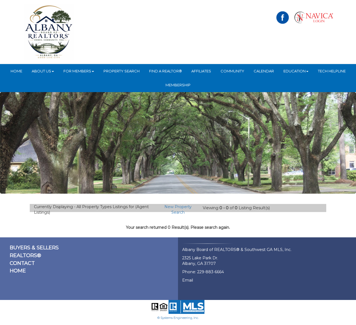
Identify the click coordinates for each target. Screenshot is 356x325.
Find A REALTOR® (165, 71)
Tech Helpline (332, 71)
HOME (16, 71)
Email (187, 280)
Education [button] (294, 71)
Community (232, 71)
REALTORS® (25, 255)
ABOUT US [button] (41, 71)
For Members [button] (77, 71)
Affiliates (201, 71)
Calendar (264, 71)
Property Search (121, 71)
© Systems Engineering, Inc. (178, 318)
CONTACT (22, 263)
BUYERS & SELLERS (34, 248)
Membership (178, 85)
